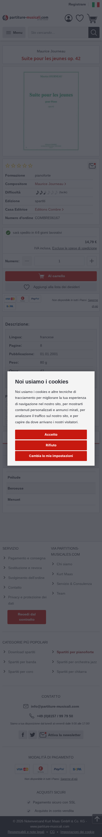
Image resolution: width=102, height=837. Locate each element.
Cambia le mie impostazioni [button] (51, 456)
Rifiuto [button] (51, 445)
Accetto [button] (51, 434)
